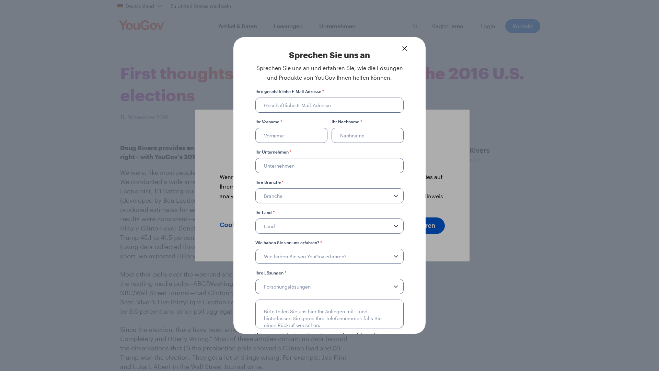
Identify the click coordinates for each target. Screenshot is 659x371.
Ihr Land (265, 212)
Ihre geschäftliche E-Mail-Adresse (289, 91)
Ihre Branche (269, 182)
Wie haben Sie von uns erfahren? (288, 242)
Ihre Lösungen (270, 272)
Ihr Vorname (268, 121)
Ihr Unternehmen (273, 151)
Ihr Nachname (347, 121)
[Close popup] (405, 48)
